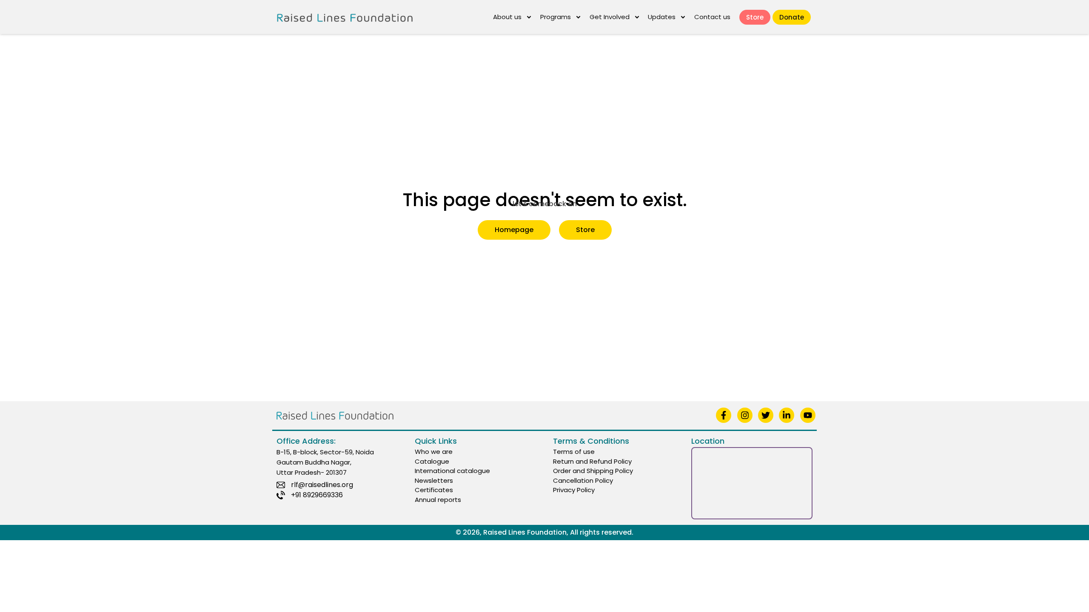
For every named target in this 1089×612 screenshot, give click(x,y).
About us (507, 16)
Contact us (712, 16)
